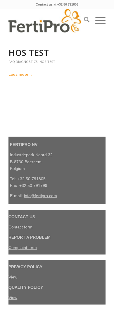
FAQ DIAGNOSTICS (23, 61)
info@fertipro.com (40, 195)
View (12, 277)
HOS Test (28, 52)
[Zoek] (83, 20)
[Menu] (97, 20)
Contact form (20, 227)
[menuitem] (83, 20)
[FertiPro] (47, 20)
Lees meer (18, 74)
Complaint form (22, 247)
